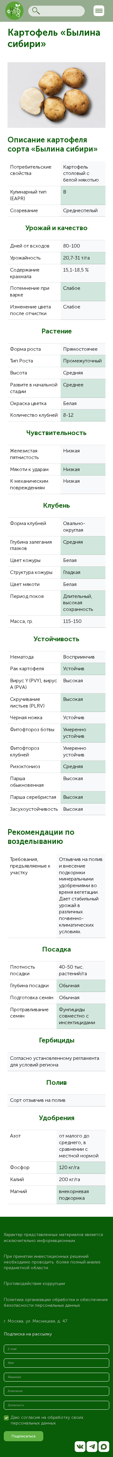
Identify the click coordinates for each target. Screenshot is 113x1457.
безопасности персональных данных (42, 1305)
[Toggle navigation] (99, 10)
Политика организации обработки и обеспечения (56, 1299)
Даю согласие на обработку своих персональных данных (47, 1420)
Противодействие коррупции (34, 1283)
